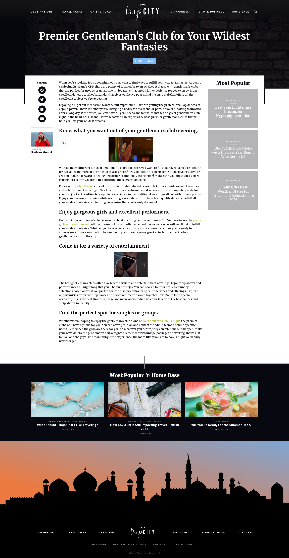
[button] (42, 90)
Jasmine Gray (144, 433)
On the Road (100, 11)
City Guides (179, 11)
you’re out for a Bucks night (161, 321)
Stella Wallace (67, 429)
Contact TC (161, 544)
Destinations (42, 11)
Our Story (99, 544)
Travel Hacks (71, 11)
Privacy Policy (186, 544)
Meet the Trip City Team (130, 544)
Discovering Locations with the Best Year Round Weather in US (233, 152)
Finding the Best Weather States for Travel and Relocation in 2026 (233, 193)
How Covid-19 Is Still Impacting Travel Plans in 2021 (144, 427)
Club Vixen (84, 186)
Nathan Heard (41, 152)
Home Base (240, 11)
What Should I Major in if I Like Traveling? (67, 425)
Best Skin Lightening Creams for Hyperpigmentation (233, 111)
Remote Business (210, 11)
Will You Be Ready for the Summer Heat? (221, 425)
